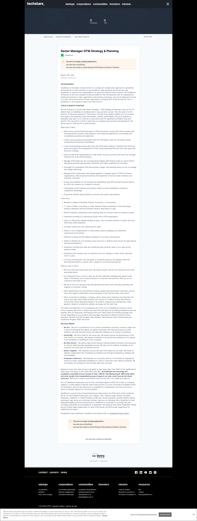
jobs (48, 37)
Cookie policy (103, 461)
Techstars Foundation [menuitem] (126, 494)
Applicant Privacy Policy (119, 413)
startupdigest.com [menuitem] (84, 497)
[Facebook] (137, 474)
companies (63, 37)
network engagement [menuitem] (66, 492)
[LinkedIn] (142, 474)
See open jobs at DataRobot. (75, 64)
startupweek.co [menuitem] (83, 494)
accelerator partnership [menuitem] (66, 489)
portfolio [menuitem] (41, 492)
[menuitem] (70, 4)
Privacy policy (94, 461)
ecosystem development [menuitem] (87, 489)
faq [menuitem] (140, 489)
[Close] (193, 514)
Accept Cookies (165, 514)
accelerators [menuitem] (42, 489)
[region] (98, 515)
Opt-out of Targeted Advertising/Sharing (144, 514)
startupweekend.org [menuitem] (85, 492)
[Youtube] (146, 474)
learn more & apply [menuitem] (45, 494)
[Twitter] (151, 474)
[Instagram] (156, 474)
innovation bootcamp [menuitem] (66, 494)
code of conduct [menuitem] (124, 489)
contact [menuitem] (141, 492)
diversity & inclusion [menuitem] (126, 492)
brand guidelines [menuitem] (145, 494)
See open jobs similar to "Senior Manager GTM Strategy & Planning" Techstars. (93, 67)
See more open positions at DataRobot (98, 439)
